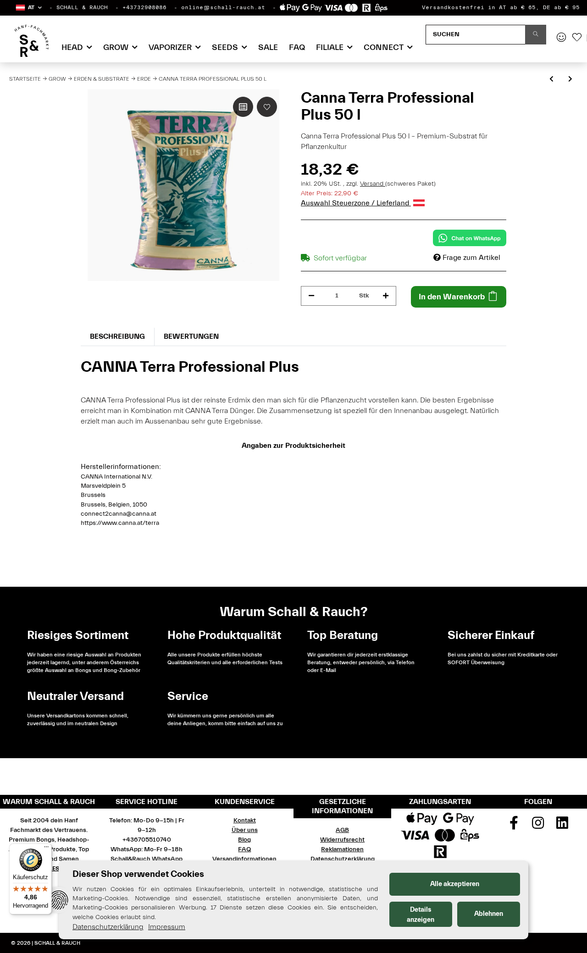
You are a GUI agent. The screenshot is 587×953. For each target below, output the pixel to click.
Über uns (245, 830)
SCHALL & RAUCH (82, 7)
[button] (28, 7)
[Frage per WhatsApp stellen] (469, 238)
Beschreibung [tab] (117, 336)
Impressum (166, 927)
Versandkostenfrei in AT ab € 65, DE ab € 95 (501, 7)
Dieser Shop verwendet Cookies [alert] (138, 874)
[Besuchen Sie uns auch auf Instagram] (538, 826)
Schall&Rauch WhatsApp (147, 859)
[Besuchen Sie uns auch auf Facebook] (514, 826)
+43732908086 (144, 7)
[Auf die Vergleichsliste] (243, 107)
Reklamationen (342, 849)
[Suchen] (535, 34)
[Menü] (46, 848)
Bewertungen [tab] (191, 336)
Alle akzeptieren (454, 884)
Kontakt (244, 820)
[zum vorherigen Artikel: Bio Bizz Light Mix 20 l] (551, 79)
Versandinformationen (244, 859)
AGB (342, 830)
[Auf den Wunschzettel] (267, 107)
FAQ (297, 47)
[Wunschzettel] (577, 38)
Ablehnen (488, 914)
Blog (244, 839)
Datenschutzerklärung (342, 859)
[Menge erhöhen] (386, 295)
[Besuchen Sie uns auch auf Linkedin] (562, 826)
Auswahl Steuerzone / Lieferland (356, 203)
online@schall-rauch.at (223, 7)
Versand (372, 183)
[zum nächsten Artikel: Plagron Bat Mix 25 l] (570, 79)
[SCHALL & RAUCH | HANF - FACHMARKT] (31, 41)
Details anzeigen (420, 915)
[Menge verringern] (311, 295)
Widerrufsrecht (342, 839)
